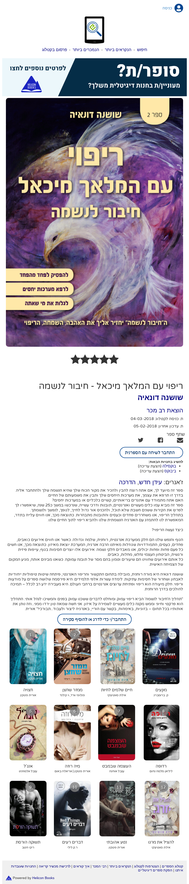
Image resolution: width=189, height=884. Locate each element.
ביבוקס (170, 471)
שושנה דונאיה (160, 397)
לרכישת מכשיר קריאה (54, 866)
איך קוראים (81, 866)
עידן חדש (150, 482)
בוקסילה (169, 466)
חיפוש (142, 49)
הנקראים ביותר (118, 49)
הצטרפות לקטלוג (146, 866)
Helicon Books (43, 878)
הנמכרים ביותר (86, 49)
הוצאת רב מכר (165, 410)
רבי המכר (99, 866)
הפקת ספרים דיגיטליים (155, 870)
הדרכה (127, 482)
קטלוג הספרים (172, 866)
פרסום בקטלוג (54, 49)
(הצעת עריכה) (149, 466)
